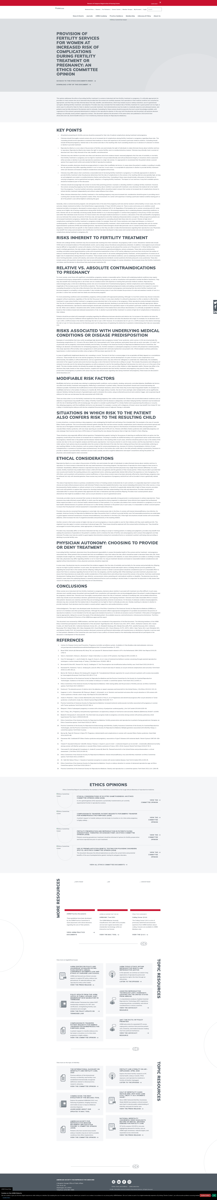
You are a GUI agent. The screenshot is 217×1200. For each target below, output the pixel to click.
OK (214, 1195)
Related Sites (89, 9)
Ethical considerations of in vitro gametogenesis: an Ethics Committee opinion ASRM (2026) (105, 797)
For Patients (106, 9)
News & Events (78, 16)
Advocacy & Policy (144, 16)
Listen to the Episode (129, 981)
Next (145, 943)
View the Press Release (81, 985)
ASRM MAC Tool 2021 (107, 917)
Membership (130, 16)
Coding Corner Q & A (139, 917)
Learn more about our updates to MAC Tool (80, 1110)
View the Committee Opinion (149, 801)
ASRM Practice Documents (76, 914)
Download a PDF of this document (72, 84)
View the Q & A (138, 934)
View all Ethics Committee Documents (107, 865)
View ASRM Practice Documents (76, 933)
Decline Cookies (205, 1195)
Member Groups (127, 9)
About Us (157, 16)
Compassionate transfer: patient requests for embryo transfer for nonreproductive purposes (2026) (107, 814)
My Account (137, 9)
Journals (90, 16)
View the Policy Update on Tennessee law (82, 1012)
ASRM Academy (101, 16)
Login (145, 9)
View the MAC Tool (108, 934)
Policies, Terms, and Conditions (119, 1186)
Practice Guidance (116, 16)
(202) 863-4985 (69, 1190)
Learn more (154, 3)
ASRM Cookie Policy (134, 1186)
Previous (142, 943)
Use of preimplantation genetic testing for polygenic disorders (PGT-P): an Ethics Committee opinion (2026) (107, 849)
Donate (98, 9)
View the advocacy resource (128, 1009)
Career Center (116, 9)
